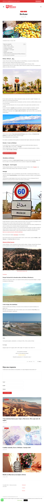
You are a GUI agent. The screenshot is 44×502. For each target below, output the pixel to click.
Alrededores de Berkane (8, 48)
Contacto (23, 487)
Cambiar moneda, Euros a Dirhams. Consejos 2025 (17, 447)
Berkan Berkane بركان (8, 45)
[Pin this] (39, 361)
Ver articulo (5, 274)
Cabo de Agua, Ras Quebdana (9, 55)
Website (4, 389)
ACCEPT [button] (25, 500)
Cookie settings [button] (19, 500)
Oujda (22, 11)
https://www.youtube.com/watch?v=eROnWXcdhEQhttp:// (13, 231)
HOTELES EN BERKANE (10, 153)
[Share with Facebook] (38, 361)
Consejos (6, 399)
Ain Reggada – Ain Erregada (9, 49)
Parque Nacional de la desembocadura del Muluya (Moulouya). (15, 53)
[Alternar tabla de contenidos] (24, 44)
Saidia (25, 11)
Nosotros (23, 490)
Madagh (5, 51)
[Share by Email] (40, 361)
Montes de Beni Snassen (8, 52)
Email (4, 385)
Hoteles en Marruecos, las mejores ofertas (14, 474)
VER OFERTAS (38, 1)
